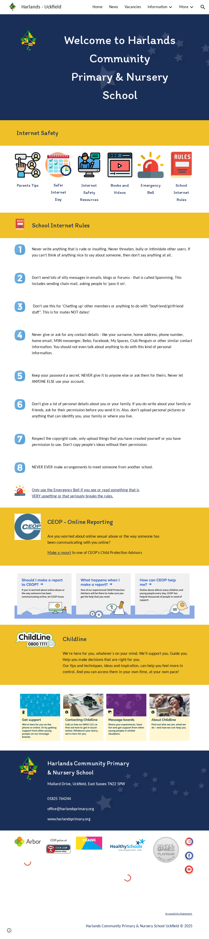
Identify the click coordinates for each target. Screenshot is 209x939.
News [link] (113, 7)
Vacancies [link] (133, 7)
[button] (203, 7)
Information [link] (157, 7)
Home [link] (97, 7)
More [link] (183, 7)
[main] (120, 67)
